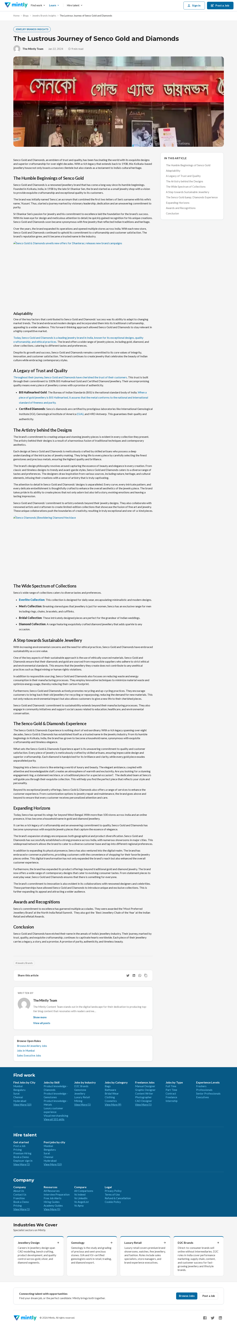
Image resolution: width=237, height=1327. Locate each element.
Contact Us (19, 1194)
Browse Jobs (187, 1295)
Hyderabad (19, 1100)
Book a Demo (21, 1157)
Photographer (143, 1097)
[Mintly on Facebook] (204, 1317)
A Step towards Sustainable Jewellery (187, 192)
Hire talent (73, 5)
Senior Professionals (208, 1093)
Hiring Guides (52, 1201)
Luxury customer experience (53, 1110)
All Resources (52, 1190)
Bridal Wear (112, 1093)
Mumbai (18, 1086)
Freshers (201, 1086)
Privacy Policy (113, 1190)
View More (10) (22, 1104)
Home (16, 15)
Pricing (17, 1149)
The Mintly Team (32, 48)
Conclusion (172, 213)
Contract (171, 1093)
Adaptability (173, 170)
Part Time (171, 1089)
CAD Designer (143, 1100)
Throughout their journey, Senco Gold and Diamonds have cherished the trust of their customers (70, 377)
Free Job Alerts (52, 1198)
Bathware (110, 1089)
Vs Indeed (79, 1194)
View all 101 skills (54, 1119)
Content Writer (144, 1093)
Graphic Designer (145, 1089)
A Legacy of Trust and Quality (183, 175)
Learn (52, 5)
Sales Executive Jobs (29, 1055)
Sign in (196, 5)
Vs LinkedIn (80, 1198)
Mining (78, 1100)
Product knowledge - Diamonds (56, 1088)
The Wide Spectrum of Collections (186, 186)
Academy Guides (53, 1205)
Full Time (171, 1086)
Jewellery (79, 1093)
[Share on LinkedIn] (133, 975)
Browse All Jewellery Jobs (32, 1045)
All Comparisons (83, 1190)
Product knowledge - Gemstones (56, 1095)
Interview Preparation (57, 1194)
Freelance (171, 1097)
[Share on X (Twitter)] (128, 975)
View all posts (41, 1023)
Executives (202, 1097)
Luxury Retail (82, 1097)
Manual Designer (145, 1086)
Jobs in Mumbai (26, 1050)
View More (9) (113, 1104)
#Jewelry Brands (24, 963)
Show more (40, 1017)
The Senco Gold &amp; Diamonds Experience (192, 197)
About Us (18, 1190)
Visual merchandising (56, 1115)
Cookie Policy (113, 1201)
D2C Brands (81, 1086)
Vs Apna (79, 1205)
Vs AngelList (81, 1201)
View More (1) (82, 1104)
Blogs (26, 15)
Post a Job (19, 1145)
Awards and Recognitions (181, 208)
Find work (36, 5)
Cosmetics (111, 1100)
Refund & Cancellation (118, 1198)
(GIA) (80, 414)
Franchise (19, 1198)
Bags (108, 1086)
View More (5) (52, 1209)
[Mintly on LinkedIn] (220, 1317)
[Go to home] (16, 5)
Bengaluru (19, 1089)
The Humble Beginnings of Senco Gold (188, 165)
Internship (172, 1100)
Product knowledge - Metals (56, 1102)
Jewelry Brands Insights (44, 15)
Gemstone (80, 1089)
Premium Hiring (22, 1153)
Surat (16, 1093)
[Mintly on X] (212, 1317)
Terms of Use (112, 1194)
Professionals (204, 1089)
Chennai (18, 1097)
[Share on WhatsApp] (139, 975)
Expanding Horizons (177, 202)
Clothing (110, 1097)
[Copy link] (145, 975)
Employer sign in (22, 1160)
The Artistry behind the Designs (184, 181)
